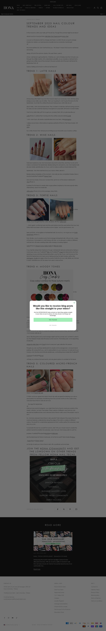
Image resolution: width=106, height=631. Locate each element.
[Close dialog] (74, 302)
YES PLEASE (53, 320)
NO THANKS (53, 325)
